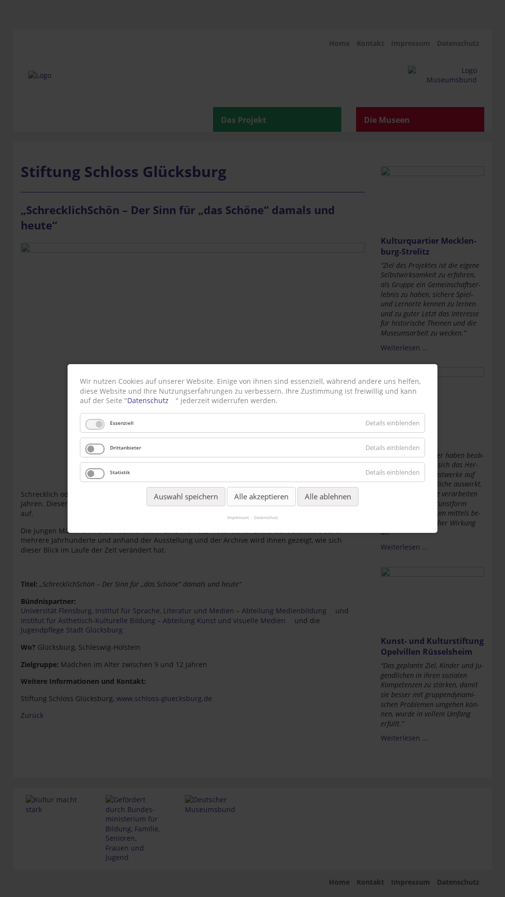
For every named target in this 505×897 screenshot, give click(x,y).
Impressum (238, 517)
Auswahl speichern (186, 496)
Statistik (120, 472)
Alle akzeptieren (261, 496)
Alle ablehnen (328, 496)
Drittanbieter (125, 447)
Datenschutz (148, 400)
